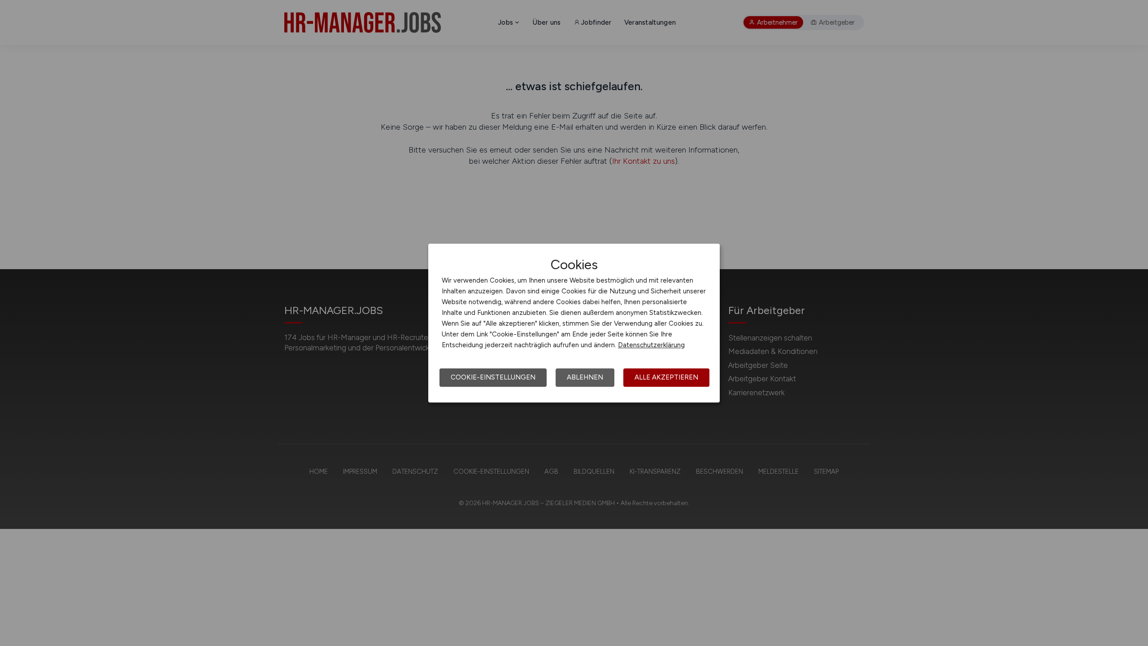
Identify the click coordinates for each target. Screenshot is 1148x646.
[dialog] (574, 323)
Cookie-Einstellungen (493, 377)
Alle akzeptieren (666, 377)
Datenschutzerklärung (651, 345)
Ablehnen (585, 377)
